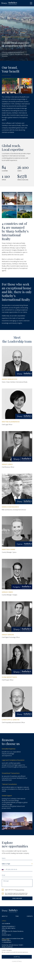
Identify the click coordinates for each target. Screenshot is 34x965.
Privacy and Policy (19, 889)
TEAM (17, 916)
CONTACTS (30, 916)
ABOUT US (4, 916)
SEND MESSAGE (17, 898)
